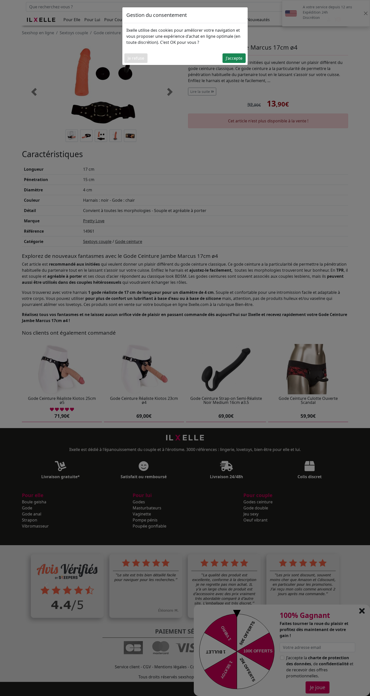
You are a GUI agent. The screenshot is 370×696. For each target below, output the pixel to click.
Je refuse (136, 58)
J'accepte (234, 58)
